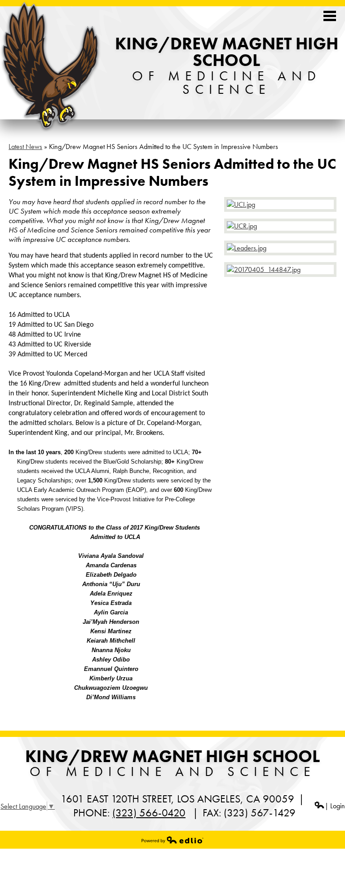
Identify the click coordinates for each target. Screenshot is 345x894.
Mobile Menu (329, 16)
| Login (335, 806)
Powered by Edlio (172, 839)
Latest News (25, 146)
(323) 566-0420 (149, 813)
